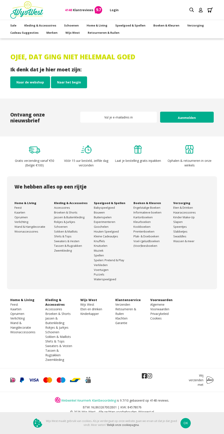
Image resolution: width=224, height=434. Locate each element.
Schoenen (71, 25)
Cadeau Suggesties (24, 33)
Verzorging (195, 25)
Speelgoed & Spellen (130, 25)
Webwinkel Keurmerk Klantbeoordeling (88, 400)
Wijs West (72, 33)
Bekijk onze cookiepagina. (123, 425)
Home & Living (97, 25)
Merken (52, 33)
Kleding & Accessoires (40, 25)
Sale (13, 25)
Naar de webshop (30, 82)
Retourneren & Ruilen (103, 33)
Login (114, 10)
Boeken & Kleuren (166, 25)
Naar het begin (69, 82)
